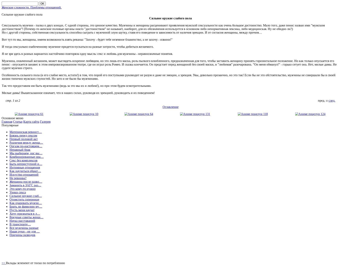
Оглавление (171, 107)
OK (42, 3)
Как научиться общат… (25, 171)
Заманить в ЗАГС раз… (25, 185)
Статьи (17, 121)
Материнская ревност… (25, 132)
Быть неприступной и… (25, 164)
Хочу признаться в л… (24, 213)
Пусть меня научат (22, 210)
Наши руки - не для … (24, 231)
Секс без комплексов (23, 160)
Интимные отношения (24, 167)
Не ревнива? (17, 178)
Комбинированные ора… (26, 156)
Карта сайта (31, 121)
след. (332, 100)
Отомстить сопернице (24, 199)
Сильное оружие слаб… (25, 196)
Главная (7, 121)
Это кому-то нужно (22, 188)
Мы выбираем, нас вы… (25, 153)
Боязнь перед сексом (23, 135)
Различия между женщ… (26, 142)
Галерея (45, 121)
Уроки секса (17, 192)
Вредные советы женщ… (26, 217)
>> (4, 263)
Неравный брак (19, 149)
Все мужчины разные (23, 228)
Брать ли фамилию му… (25, 206)
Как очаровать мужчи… (25, 203)
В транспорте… (20, 224)
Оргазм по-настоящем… (25, 146)
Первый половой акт (23, 139)
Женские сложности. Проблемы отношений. (32, 7)
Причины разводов (22, 235)
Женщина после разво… (25, 181)
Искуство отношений (23, 174)
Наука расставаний (22, 220)
